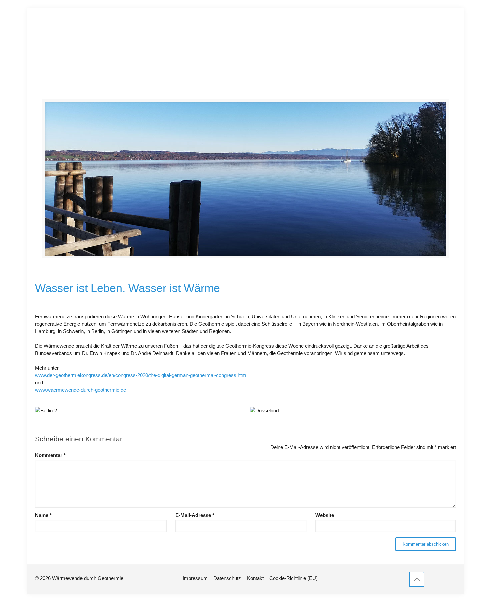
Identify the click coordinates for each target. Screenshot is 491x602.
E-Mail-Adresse (194, 515)
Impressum (195, 578)
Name (43, 515)
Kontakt (255, 578)
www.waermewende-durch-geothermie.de (80, 390)
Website (324, 515)
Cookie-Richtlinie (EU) (293, 578)
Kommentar (50, 455)
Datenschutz (227, 578)
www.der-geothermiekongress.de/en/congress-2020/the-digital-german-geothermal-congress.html (141, 375)
